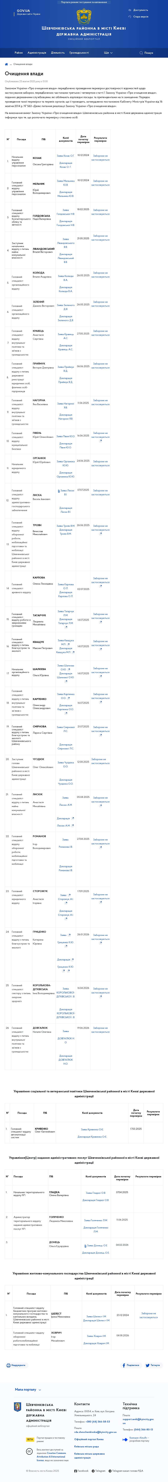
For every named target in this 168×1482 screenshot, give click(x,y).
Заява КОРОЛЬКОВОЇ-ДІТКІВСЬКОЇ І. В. (65, 993)
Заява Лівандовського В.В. (65, 243)
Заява (65, 798)
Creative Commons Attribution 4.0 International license (51, 1457)
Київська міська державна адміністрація (89, 1456)
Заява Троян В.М (65, 526)
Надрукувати (18, 1365)
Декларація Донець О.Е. (96, 1253)
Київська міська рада (86, 1446)
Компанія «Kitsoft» (138, 1438)
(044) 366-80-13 (143, 1429)
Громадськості (79, 52)
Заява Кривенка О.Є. (92, 1129)
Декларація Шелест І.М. (96, 1320)
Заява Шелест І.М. (96, 1316)
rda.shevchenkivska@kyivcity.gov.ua (95, 1432)
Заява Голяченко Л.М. (96, 1220)
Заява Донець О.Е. (97, 1245)
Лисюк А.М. (65, 805)
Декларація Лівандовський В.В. (66, 258)
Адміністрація (37, 52)
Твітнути (155, 1365)
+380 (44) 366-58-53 (98, 1422)
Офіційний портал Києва (89, 1439)
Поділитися (133, 1365)
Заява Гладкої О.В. (96, 1193)
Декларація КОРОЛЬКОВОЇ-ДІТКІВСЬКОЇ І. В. (65, 1013)
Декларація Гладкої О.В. (96, 1200)
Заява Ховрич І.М (96, 1336)
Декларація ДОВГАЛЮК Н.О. (66, 1060)
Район (19, 52)
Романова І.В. (66, 847)
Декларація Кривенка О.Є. (92, 1137)
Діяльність (58, 52)
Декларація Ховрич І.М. (96, 1343)
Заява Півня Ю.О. (65, 436)
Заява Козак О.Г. (66, 156)
